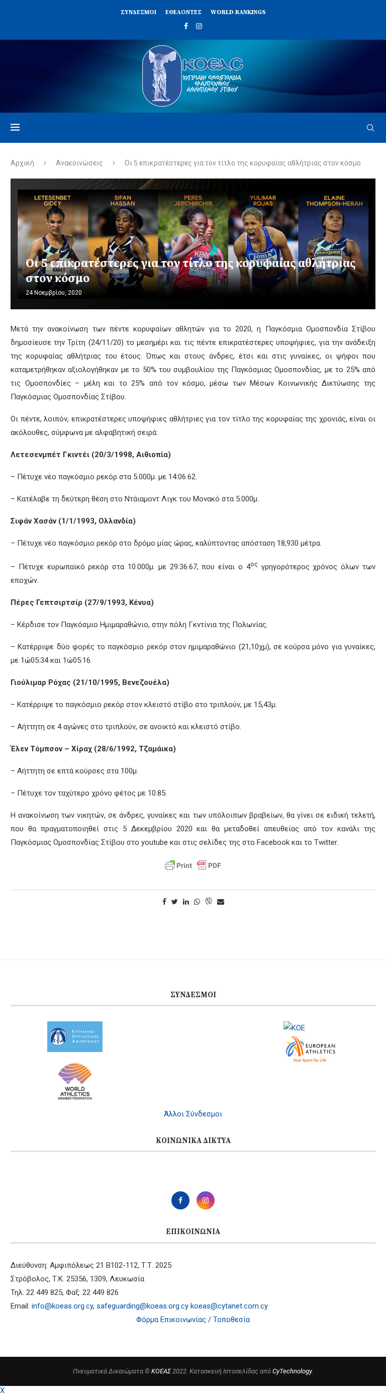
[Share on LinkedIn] (186, 902)
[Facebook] (186, 26)
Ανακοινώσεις (79, 163)
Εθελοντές (183, 12)
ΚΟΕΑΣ (161, 1371)
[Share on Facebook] (164, 902)
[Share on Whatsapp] (197, 902)
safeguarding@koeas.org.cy (142, 1306)
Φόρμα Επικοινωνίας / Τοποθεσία (193, 1319)
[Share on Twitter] (174, 902)
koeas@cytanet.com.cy (229, 1306)
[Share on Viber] (208, 902)
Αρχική (22, 163)
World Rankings (238, 12)
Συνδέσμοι (138, 12)
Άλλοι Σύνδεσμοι (193, 1113)
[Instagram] (199, 26)
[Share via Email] (220, 902)
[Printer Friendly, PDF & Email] (193, 865)
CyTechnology (292, 1371)
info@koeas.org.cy (62, 1306)
